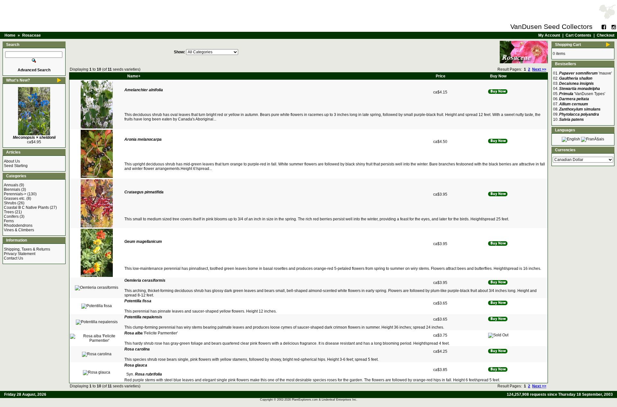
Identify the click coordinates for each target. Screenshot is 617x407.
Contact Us (13, 258)
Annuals (11, 185)
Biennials (12, 189)
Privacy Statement (19, 254)
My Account (549, 35)
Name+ (133, 76)
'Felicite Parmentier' (151, 333)
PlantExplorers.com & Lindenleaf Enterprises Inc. (324, 399)
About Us (12, 161)
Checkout (605, 35)
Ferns (9, 221)
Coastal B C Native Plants (26, 207)
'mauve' (585, 73)
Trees (9, 212)
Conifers (11, 216)
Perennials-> (15, 194)
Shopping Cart (568, 44)
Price (440, 76)
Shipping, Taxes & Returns (27, 249)
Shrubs (10, 203)
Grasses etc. (14, 198)
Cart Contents (578, 35)
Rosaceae (31, 35)
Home (9, 35)
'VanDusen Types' (582, 94)
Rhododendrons (18, 225)
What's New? (18, 80)
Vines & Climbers (19, 230)
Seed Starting (16, 166)
